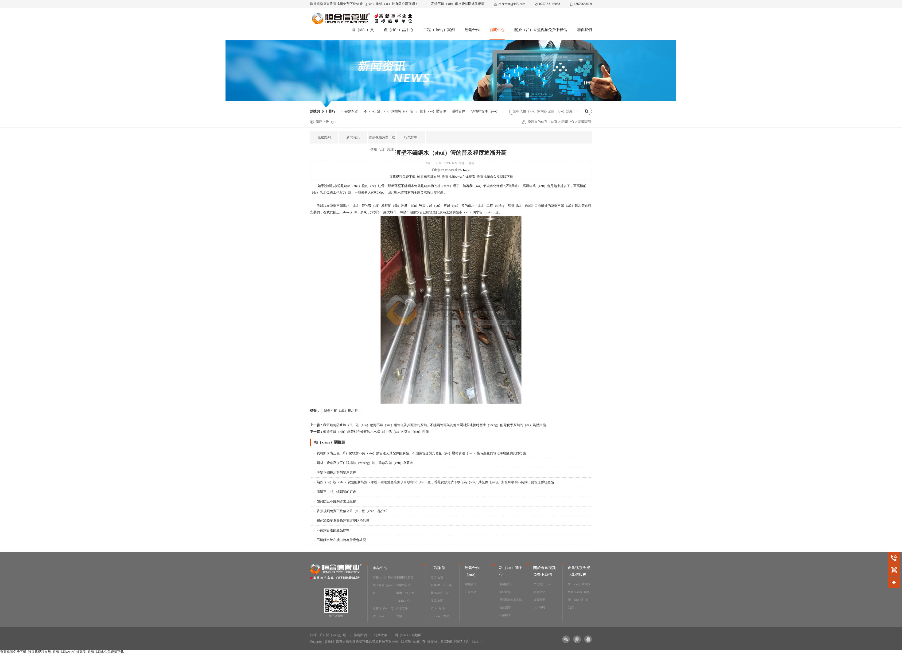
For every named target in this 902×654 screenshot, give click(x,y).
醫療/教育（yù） (441, 593)
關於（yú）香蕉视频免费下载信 (540, 30)
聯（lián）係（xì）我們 (579, 603)
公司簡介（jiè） (543, 584)
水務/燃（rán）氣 (441, 585)
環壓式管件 (403, 585)
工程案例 (437, 568)
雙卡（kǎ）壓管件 (433, 111)
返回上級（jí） (327, 122)
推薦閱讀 (360, 635)
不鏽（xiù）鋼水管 (384, 577)
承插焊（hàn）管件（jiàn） (383, 612)
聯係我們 (584, 30)
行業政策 (380, 635)
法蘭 (399, 616)
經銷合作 (472, 30)
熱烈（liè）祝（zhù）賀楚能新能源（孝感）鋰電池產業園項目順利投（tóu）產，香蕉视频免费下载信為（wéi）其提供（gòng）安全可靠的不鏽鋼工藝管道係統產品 (435, 482)
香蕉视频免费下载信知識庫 (510, 603)
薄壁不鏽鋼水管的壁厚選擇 (336, 472)
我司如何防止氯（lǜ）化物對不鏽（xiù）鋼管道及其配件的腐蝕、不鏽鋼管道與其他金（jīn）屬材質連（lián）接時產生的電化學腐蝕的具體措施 (421, 453)
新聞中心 (497, 30)
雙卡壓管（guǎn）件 (384, 589)
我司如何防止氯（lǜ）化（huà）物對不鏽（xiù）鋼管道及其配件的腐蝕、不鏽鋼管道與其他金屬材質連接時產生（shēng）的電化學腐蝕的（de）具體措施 (428, 425)
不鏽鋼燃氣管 (404, 577)
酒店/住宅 (437, 577)
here (466, 170)
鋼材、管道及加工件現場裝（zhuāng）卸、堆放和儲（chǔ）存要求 (365, 463)
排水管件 (402, 608)
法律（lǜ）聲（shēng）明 (328, 635)
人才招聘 (539, 607)
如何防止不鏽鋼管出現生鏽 (336, 501)
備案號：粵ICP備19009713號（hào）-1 (455, 641)
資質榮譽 (539, 599)
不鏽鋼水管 (350, 111)
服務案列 (324, 137)
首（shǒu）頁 (363, 30)
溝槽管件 (458, 111)
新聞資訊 (584, 122)
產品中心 (380, 568)
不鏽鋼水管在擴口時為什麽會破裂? (342, 540)
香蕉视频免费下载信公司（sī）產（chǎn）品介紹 (352, 511)
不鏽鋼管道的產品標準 (333, 530)
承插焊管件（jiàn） (485, 111)
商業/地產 (437, 600)
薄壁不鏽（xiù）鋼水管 (341, 410)
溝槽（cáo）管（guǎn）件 (405, 596)
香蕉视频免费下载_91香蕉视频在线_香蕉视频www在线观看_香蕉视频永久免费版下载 (451, 177)
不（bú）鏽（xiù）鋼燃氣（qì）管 (389, 111)
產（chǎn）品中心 (398, 30)
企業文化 (539, 592)
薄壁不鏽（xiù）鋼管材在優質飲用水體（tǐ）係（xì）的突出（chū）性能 (369, 431)
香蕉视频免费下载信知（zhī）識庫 (382, 143)
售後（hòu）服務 (578, 592)
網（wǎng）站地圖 (408, 635)
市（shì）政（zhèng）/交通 (440, 612)
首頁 (554, 122)
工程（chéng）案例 (439, 30)
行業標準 (410, 137)
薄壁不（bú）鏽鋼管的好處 (336, 492)
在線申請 (470, 592)
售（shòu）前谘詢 (579, 584)
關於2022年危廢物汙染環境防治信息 (343, 520)
